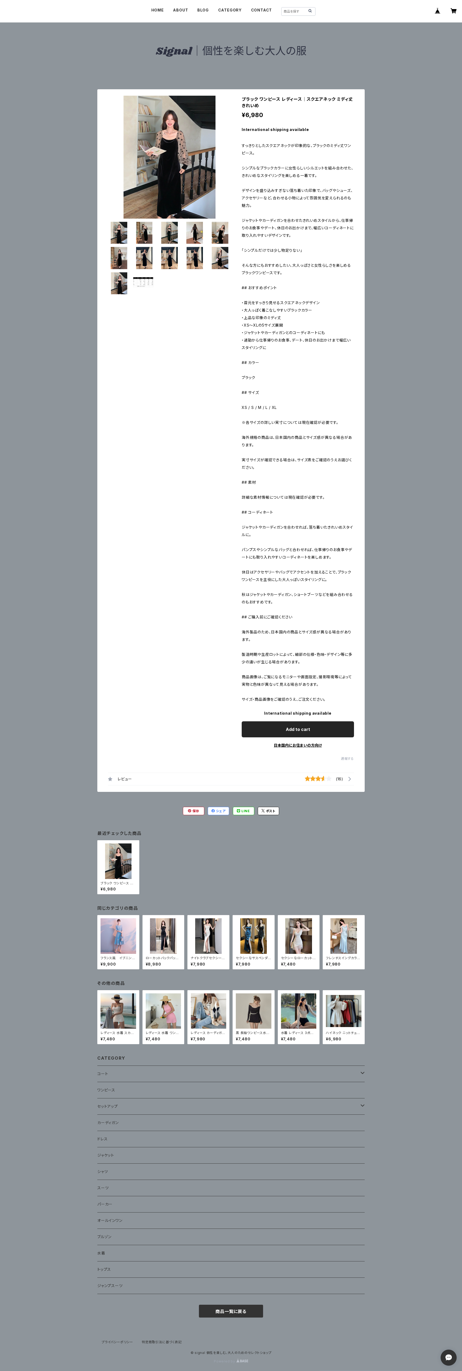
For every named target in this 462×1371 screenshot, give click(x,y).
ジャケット (105, 1155)
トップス (104, 1269)
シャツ (102, 1171)
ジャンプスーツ (110, 1285)
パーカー (105, 1204)
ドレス (102, 1139)
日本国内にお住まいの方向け (298, 745)
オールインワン (109, 1220)
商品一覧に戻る (231, 1311)
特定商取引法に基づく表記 (162, 1342)
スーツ (103, 1188)
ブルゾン (104, 1236)
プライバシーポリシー (117, 1342)
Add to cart (298, 729)
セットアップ (107, 1106)
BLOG (203, 10)
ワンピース (106, 1090)
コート (102, 1073)
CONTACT (261, 10)
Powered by (225, 1361)
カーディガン (108, 1122)
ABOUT (180, 10)
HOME (157, 10)
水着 (101, 1253)
